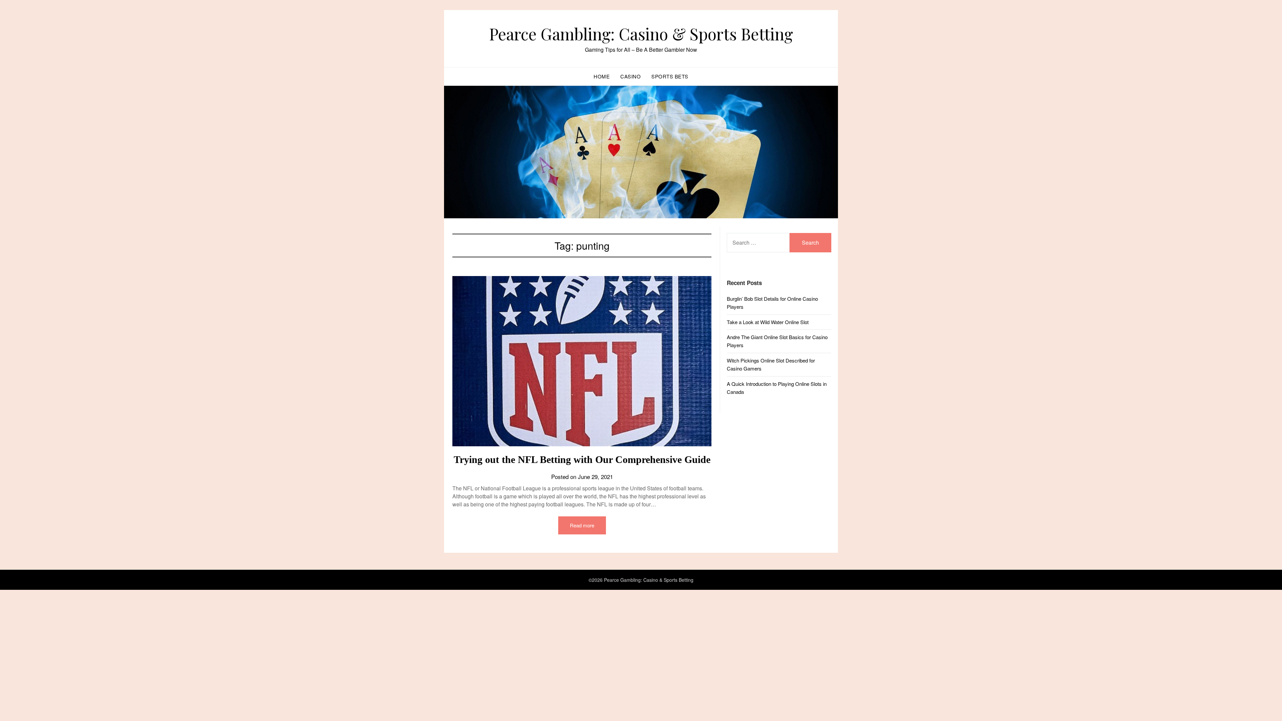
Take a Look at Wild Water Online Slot (768, 321)
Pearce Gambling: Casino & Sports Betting (641, 33)
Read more (582, 525)
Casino (630, 76)
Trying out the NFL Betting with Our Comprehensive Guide (582, 459)
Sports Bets (669, 76)
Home (602, 76)
